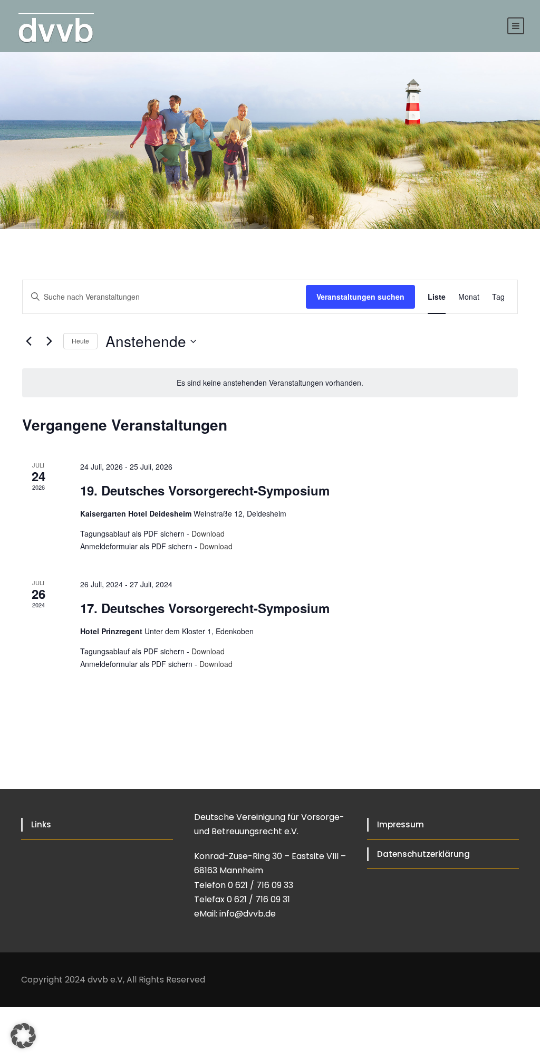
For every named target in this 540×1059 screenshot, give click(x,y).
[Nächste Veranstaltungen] (49, 341)
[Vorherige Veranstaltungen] (28, 341)
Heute (80, 340)
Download (208, 533)
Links (41, 824)
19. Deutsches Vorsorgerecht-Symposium (205, 490)
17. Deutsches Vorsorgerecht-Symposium (205, 608)
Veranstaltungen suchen (360, 296)
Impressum (400, 824)
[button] (23, 1036)
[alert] (270, 382)
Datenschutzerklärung (423, 854)
